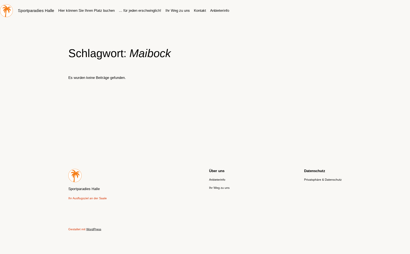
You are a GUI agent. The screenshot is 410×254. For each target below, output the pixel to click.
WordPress (93, 229)
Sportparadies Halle (36, 10)
